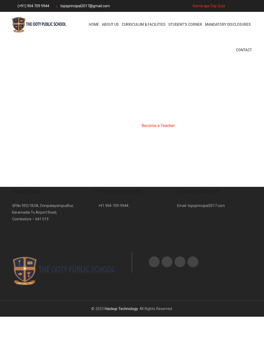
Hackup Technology (121, 308)
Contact (244, 50)
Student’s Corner (185, 24)
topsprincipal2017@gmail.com (85, 6)
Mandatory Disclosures (228, 24)
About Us (110, 24)
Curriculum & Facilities (144, 24)
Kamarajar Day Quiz (208, 6)
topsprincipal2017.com (206, 206)
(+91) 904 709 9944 (33, 6)
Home (94, 24)
